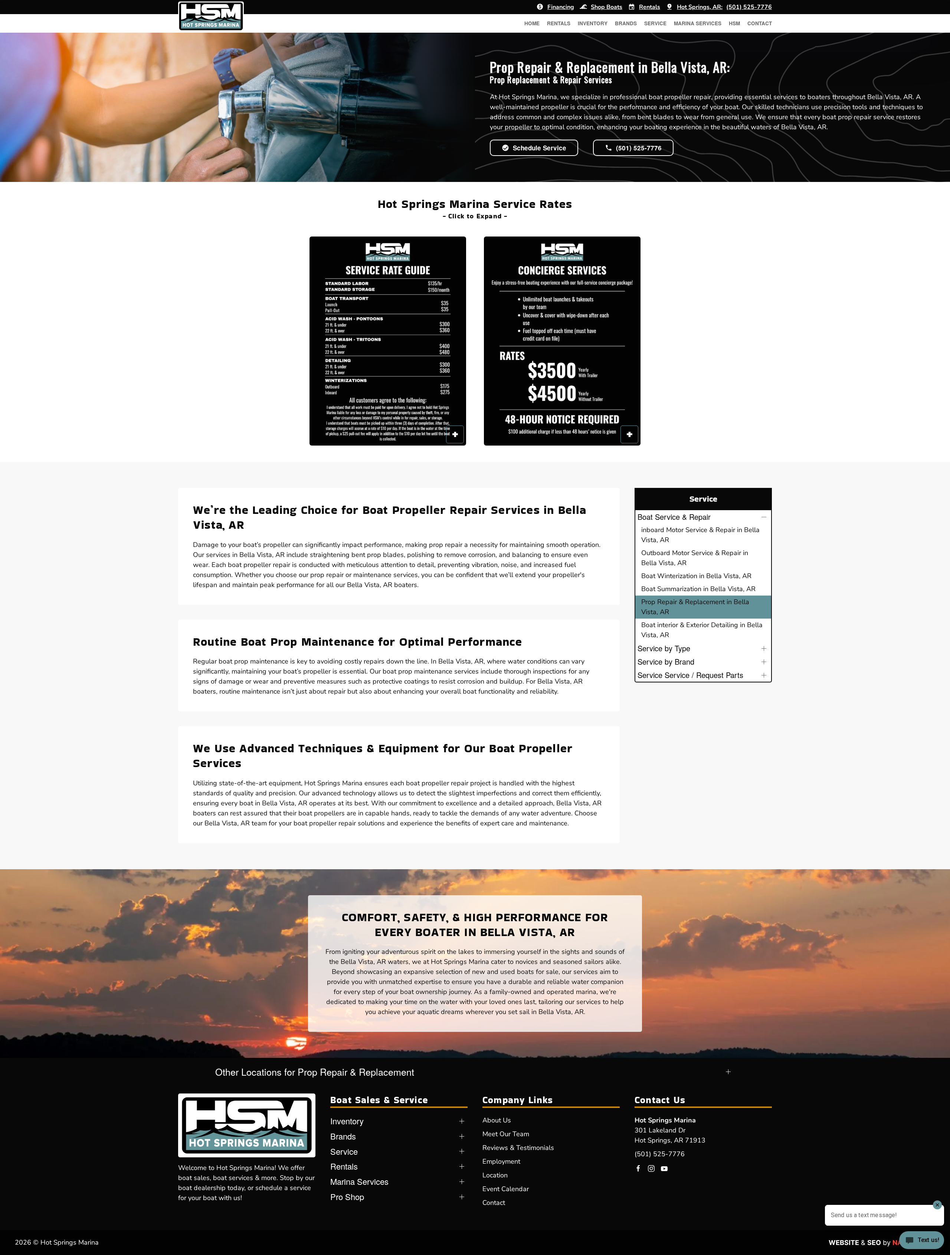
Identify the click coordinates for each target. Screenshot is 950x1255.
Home (532, 23)
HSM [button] (734, 23)
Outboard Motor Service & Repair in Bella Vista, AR (694, 557)
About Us (496, 1120)
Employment (501, 1161)
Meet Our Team (505, 1134)
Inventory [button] (592, 23)
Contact (759, 23)
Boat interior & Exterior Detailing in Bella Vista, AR (702, 629)
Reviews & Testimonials (518, 1147)
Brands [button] (626, 23)
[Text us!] (921, 1241)
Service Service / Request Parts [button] (690, 674)
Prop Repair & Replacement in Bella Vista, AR (695, 606)
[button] (388, 341)
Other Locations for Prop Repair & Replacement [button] (314, 1071)
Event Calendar (505, 1188)
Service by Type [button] (664, 648)
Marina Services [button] (697, 23)
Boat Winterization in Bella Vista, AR (696, 575)
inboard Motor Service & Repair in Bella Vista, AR (700, 534)
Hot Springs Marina (665, 1120)
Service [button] (655, 23)
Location (495, 1175)
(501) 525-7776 (660, 1154)
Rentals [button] (558, 23)
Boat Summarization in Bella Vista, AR (698, 588)
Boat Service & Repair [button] (674, 516)
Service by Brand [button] (666, 661)
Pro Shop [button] (347, 1196)
